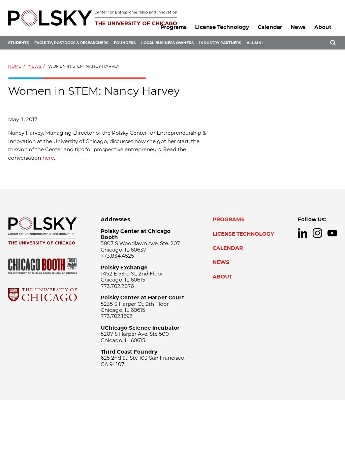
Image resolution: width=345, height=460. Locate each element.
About (323, 27)
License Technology (222, 27)
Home (14, 66)
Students (18, 42)
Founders (125, 42)
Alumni (255, 42)
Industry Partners (220, 42)
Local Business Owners (167, 42)
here (48, 158)
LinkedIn (302, 233)
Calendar (270, 27)
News (298, 27)
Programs (173, 27)
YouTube (332, 233)
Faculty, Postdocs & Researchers (71, 42)
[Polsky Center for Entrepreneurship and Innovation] (92, 18)
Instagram (317, 233)
